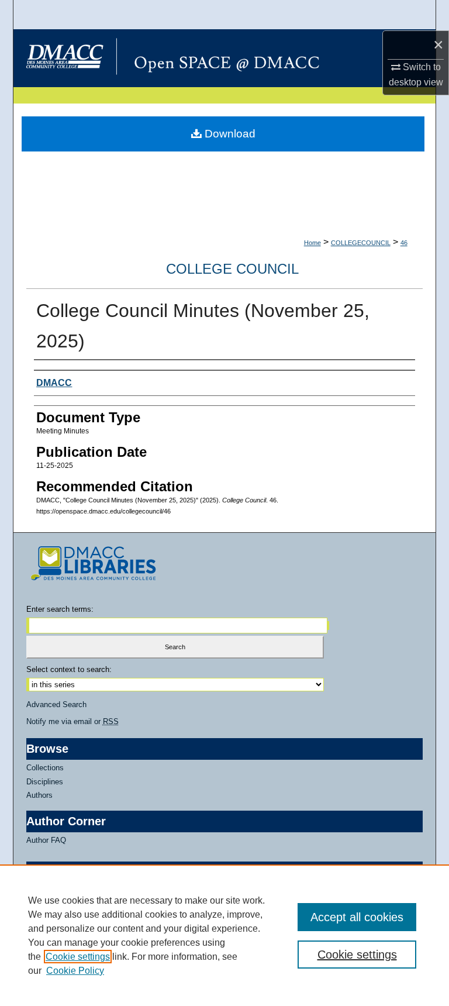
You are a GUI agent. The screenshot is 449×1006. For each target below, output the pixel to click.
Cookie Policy (75, 971)
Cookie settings (78, 957)
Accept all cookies (356, 917)
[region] (224, 935)
